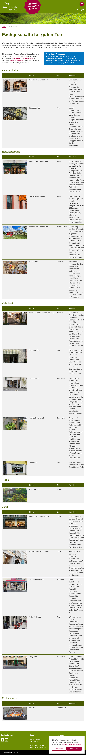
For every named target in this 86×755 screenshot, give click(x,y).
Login (81, 10)
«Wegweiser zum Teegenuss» (22, 58)
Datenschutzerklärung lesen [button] (71, 744)
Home (4, 27)
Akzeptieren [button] (74, 749)
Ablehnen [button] (59, 749)
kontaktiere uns (75, 60)
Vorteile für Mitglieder (16, 60)
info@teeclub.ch (40, 747)
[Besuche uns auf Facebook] (2, 740)
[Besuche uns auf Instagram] (6, 740)
